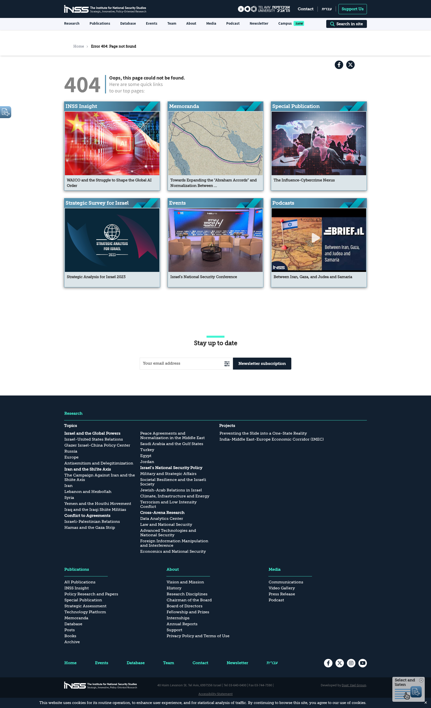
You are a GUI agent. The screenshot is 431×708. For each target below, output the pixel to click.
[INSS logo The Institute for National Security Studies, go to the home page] (100, 685)
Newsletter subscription (262, 363)
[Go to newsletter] (227, 363)
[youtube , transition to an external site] (362, 663)
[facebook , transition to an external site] (339, 65)
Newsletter (259, 23)
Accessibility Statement (216, 694)
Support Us (353, 9)
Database (128, 23)
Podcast (233, 23)
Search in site (349, 24)
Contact (306, 9)
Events (151, 23)
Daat (345, 685)
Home (78, 46)
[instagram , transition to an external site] (351, 663)
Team (171, 23)
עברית (327, 8)
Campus (285, 23)
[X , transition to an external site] (350, 65)
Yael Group (358, 685)
